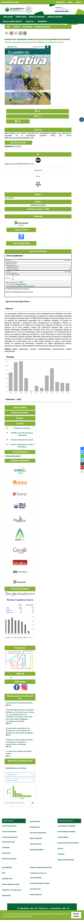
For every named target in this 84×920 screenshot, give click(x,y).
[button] (81, 119)
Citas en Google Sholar (21, 243)
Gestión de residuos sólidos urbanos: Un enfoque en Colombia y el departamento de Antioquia (19, 742)
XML (19, 121)
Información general (12, 456)
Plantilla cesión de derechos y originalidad (22, 434)
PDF (39, 111)
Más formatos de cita (18, 142)
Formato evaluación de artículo (22, 440)
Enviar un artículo (20, 407)
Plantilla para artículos (22, 428)
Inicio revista (8, 17)
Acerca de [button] (30, 21)
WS (13, 279)
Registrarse (60, 2)
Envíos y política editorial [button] (12, 21)
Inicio (8, 27)
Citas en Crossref (21, 230)
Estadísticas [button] (42, 21)
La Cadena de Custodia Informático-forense (19, 752)
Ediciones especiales (36, 17)
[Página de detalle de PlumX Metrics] (38, 184)
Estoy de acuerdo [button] (76, 915)
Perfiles (21, 282)
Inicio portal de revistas (10, 2)
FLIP (39, 116)
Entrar (70, 2)
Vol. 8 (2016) (27, 27)
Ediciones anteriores (55, 17)
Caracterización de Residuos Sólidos (19, 703)
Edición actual (21, 17)
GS (13, 276)
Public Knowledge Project (28, 292)
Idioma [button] (78, 2)
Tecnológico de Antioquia (21, 284)
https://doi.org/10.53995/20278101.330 (19, 164)
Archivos (16, 27)
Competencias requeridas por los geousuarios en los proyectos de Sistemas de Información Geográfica (19, 730)
